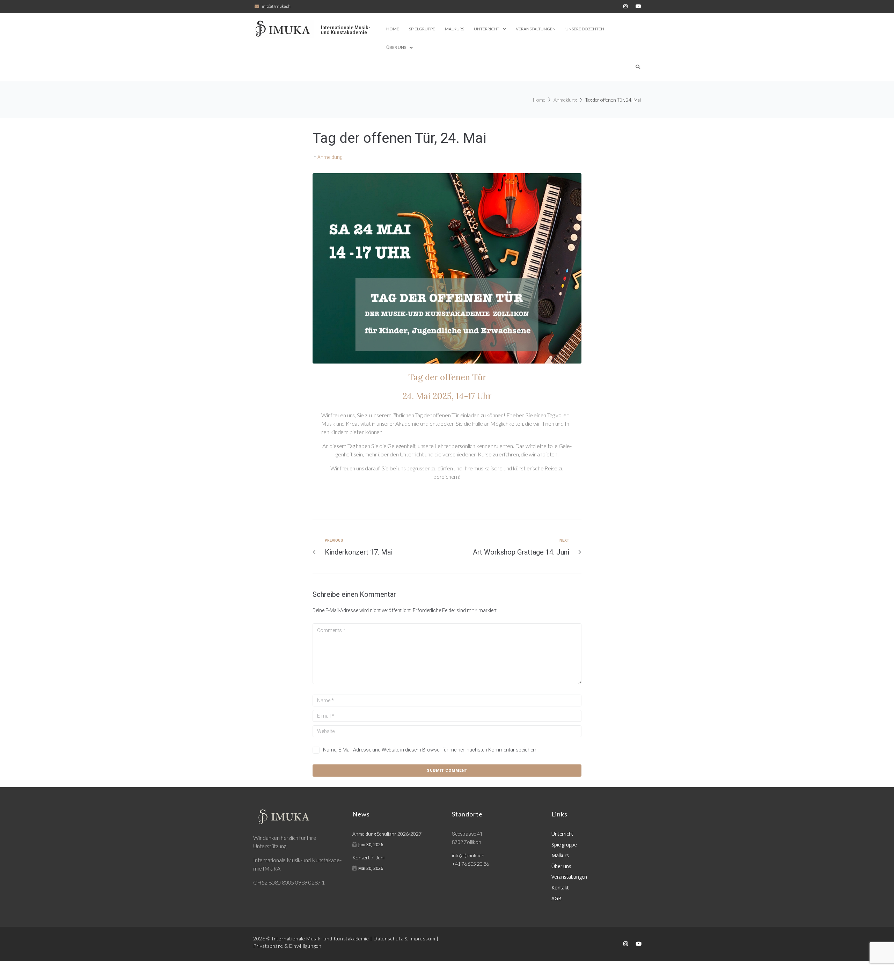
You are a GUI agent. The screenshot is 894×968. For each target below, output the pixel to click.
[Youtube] (638, 943)
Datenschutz (388, 938)
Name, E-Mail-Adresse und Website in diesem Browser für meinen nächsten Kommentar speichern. (430, 750)
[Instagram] (625, 6)
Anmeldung (565, 100)
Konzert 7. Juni (368, 857)
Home (539, 100)
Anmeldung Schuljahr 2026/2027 (387, 834)
